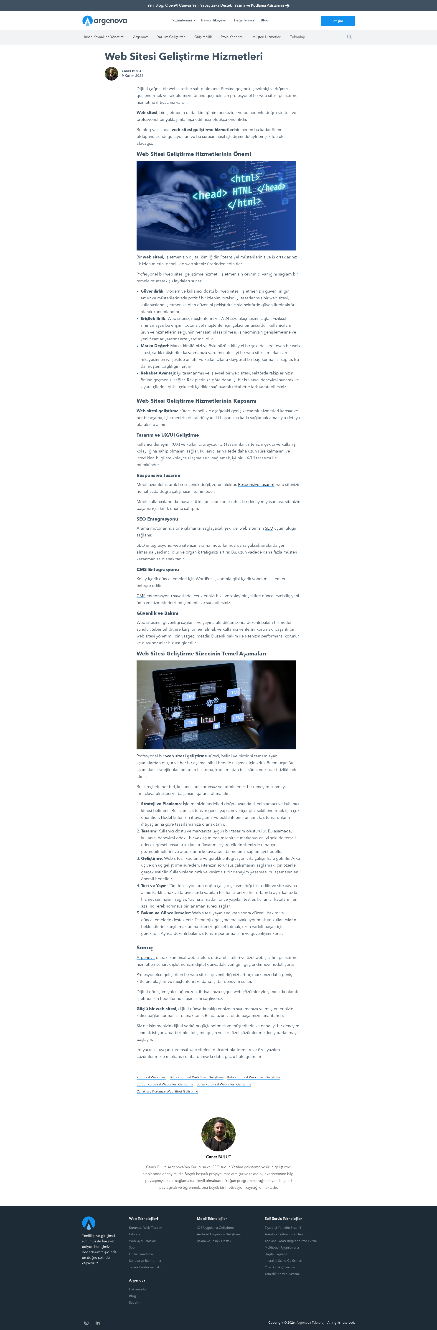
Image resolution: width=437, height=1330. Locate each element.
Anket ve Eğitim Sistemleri (284, 1234)
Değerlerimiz (244, 20)
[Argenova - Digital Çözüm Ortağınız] (104, 21)
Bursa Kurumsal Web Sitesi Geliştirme (224, 1084)
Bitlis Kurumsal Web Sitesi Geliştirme (197, 1077)
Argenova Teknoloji (311, 1322)
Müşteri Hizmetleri (266, 37)
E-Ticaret (135, 1234)
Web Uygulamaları (142, 1241)
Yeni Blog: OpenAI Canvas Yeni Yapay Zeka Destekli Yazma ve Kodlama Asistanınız (215, 6)
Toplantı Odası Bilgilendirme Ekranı (291, 1241)
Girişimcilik (203, 37)
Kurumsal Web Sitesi (151, 1077)
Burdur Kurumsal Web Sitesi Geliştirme (165, 1084)
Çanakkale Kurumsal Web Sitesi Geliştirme (167, 1091)
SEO (269, 528)
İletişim (337, 21)
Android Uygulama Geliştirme (219, 1234)
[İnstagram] (86, 1323)
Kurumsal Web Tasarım (145, 1227)
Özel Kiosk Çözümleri (280, 1267)
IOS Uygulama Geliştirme (215, 1227)
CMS (141, 596)
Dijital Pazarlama (141, 1254)
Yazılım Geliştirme (171, 37)
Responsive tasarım (256, 485)
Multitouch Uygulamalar (282, 1247)
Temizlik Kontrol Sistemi (282, 1274)
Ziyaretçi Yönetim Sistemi (283, 1227)
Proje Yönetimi (232, 37)
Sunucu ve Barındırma (145, 1260)
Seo (132, 1247)
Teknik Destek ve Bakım (146, 1267)
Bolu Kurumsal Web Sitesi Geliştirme (253, 1077)
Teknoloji (297, 37)
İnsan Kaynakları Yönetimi (104, 37)
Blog (264, 20)
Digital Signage (276, 1254)
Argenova (140, 37)
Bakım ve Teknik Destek (214, 1241)
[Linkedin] (97, 1323)
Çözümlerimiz (181, 20)
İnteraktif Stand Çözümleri (283, 1260)
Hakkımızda (137, 1289)
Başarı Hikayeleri (214, 20)
